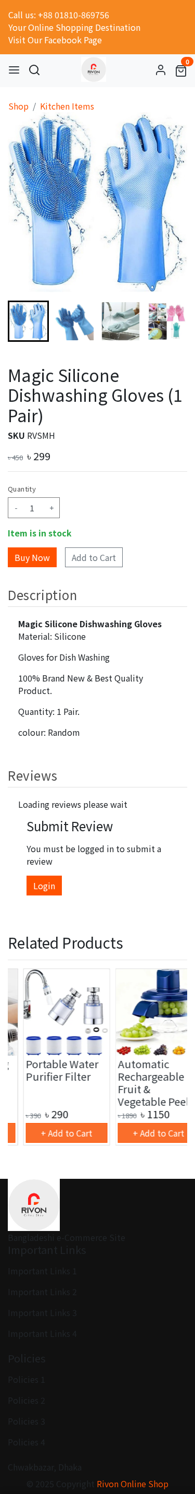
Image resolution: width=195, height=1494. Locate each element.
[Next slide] (170, 321)
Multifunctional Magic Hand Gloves (141, 1076)
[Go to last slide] (24, 321)
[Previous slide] (24, 1057)
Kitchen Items (67, 106)
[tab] (97, 594)
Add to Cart (94, 557)
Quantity (22, 489)
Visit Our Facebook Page (55, 39)
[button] (74, 321)
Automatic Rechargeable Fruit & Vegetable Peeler (51, 1082)
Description (42, 594)
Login (44, 885)
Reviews (32, 775)
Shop (18, 106)
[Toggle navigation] (14, 69)
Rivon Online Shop (132, 1483)
